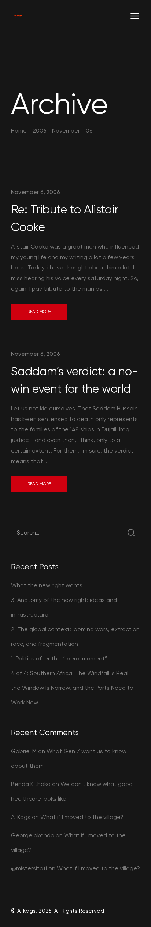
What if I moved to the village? (82, 817)
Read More (39, 311)
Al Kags (20, 817)
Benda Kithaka (31, 784)
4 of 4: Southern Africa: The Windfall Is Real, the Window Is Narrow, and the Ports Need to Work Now (72, 688)
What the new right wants (46, 585)
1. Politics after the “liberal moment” (59, 658)
